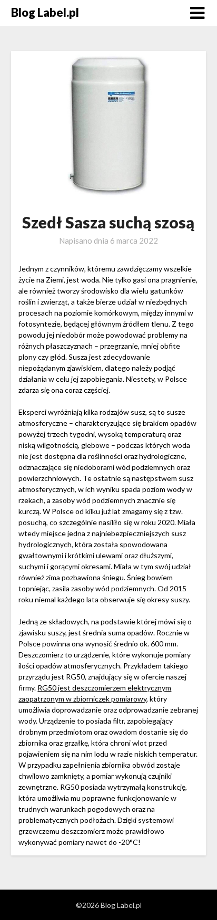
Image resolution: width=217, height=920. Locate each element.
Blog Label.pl (45, 12)
